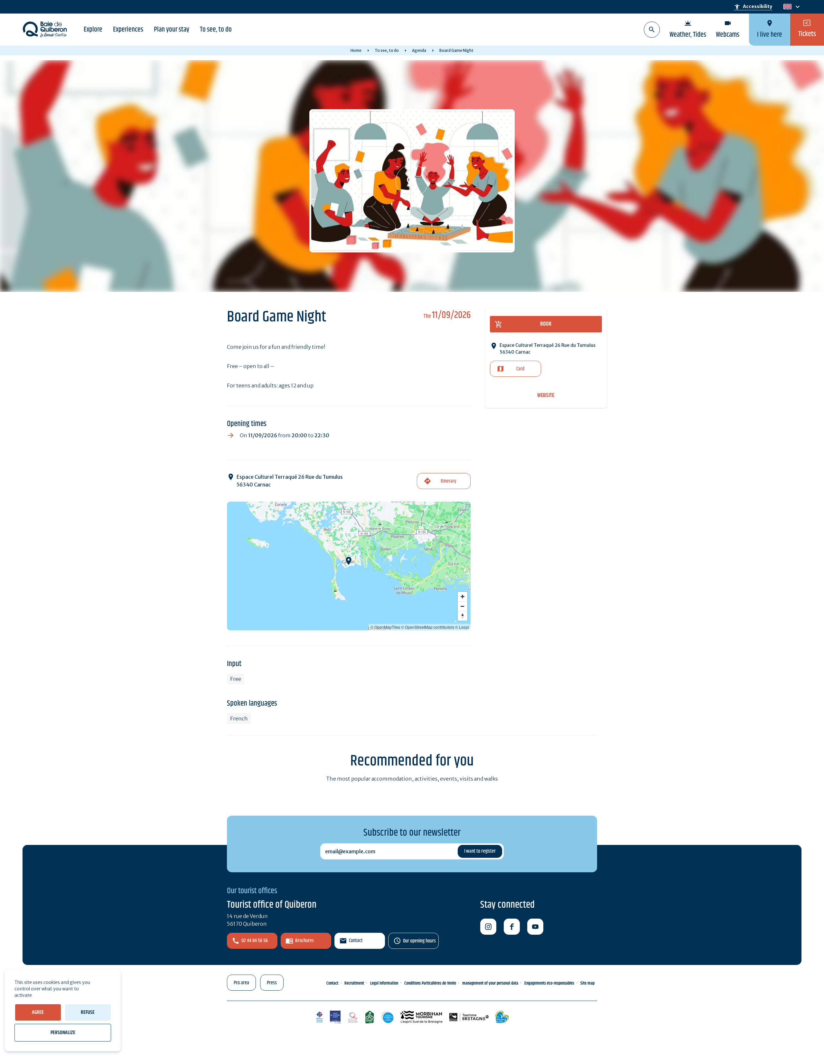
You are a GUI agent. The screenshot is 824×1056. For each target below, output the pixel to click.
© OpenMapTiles (385, 627)
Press (272, 983)
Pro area (241, 983)
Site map (587, 983)
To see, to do (216, 29)
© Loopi (462, 627)
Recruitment (354, 983)
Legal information (384, 983)
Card (520, 369)
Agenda (419, 50)
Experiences (128, 29)
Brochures (304, 941)
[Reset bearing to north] (462, 616)
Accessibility (753, 7)
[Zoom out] (462, 606)
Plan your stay (171, 29)
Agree (38, 1012)
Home (356, 50)
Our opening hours (419, 941)
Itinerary (448, 481)
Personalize (63, 1033)
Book (545, 324)
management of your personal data (490, 983)
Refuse (88, 1012)
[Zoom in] (462, 596)
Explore (93, 29)
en (787, 7)
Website (545, 395)
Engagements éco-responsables (549, 983)
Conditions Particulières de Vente (430, 983)
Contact (356, 941)
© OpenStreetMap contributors (427, 627)
